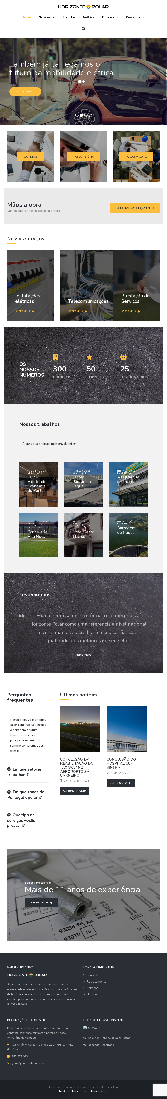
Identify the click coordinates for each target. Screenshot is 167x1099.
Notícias (88, 17)
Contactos (133, 17)
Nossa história (83, 156)
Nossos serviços (25, 91)
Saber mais (22, 311)
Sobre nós (30, 156)
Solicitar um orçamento (135, 208)
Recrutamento (97, 981)
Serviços (45, 17)
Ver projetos (39, 902)
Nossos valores (136, 156)
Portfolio (69, 17)
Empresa (108, 17)
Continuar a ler (74, 791)
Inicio (27, 17)
